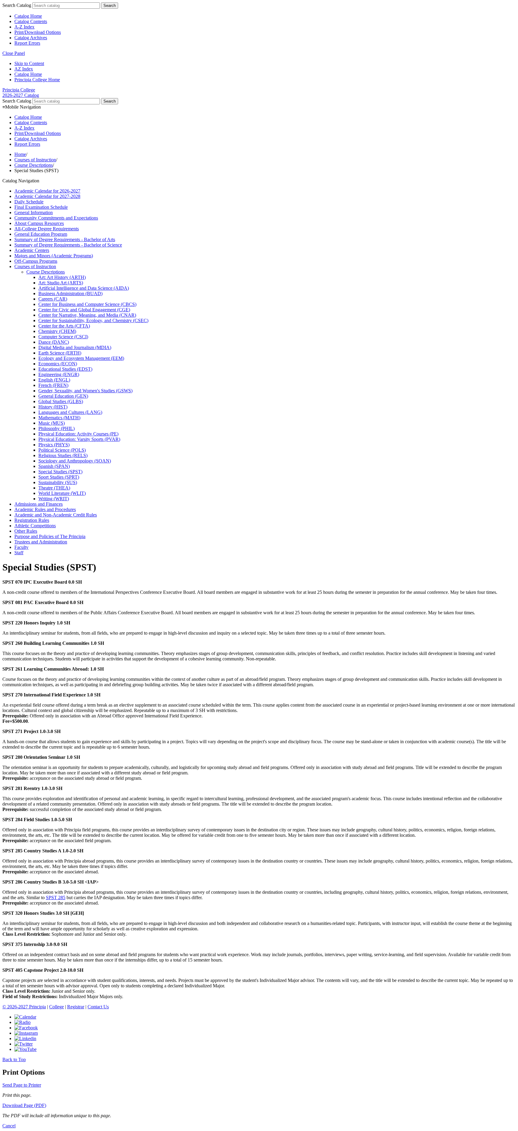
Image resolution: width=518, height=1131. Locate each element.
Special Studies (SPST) (60, 471)
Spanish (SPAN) (54, 466)
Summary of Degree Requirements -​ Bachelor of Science (68, 244)
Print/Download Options (37, 32)
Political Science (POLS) (62, 450)
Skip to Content (29, 63)
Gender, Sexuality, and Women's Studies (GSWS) (85, 390)
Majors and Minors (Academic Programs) (53, 255)
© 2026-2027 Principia (24, 1006)
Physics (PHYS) (54, 444)
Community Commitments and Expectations (56, 217)
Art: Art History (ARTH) (62, 277)
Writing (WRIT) (53, 498)
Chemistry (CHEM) (57, 331)
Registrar (75, 1006)
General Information (33, 212)
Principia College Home (37, 79)
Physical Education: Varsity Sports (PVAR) (79, 439)
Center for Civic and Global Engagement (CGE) (84, 309)
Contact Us (98, 1006)
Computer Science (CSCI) (63, 336)
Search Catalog (16, 5)
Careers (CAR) (52, 298)
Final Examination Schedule (41, 207)
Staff (18, 552)
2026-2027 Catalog (20, 95)
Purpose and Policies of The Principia (49, 536)
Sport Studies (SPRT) (58, 477)
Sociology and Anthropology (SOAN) (74, 460)
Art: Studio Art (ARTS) (60, 282)
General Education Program (40, 234)
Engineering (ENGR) (58, 374)
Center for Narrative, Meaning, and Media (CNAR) (87, 315)
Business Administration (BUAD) (70, 293)
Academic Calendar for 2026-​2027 (47, 190)
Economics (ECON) (57, 363)
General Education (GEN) (63, 396)
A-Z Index (24, 26)
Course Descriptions (33, 165)
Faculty (21, 547)
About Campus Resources (39, 223)
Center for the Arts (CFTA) (64, 325)
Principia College (18, 89)
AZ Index (23, 68)
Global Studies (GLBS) (60, 401)
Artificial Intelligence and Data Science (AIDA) (83, 288)
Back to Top (14, 1059)
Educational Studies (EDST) (65, 369)
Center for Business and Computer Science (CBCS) (87, 304)
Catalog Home (28, 16)
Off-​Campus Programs (35, 261)
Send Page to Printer (21, 1085)
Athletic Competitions (35, 525)
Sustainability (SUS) (57, 482)
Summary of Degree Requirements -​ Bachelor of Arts (64, 239)
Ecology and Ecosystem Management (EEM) (81, 358)
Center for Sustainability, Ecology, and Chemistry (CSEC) (93, 320)
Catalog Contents (30, 21)
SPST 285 (55, 897)
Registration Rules (31, 520)
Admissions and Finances (38, 504)
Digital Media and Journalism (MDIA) (74, 347)
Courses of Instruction (35, 159)
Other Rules (25, 531)
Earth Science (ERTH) (59, 352)
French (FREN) (53, 385)
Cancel (9, 1125)
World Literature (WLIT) (62, 493)
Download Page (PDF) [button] (24, 1105)
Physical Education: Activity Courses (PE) (78, 433)
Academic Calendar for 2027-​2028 (47, 196)
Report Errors (27, 43)
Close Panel (13, 53)
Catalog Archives (30, 37)
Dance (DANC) (53, 342)
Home (20, 154)
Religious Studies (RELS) (63, 455)
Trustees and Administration (40, 541)
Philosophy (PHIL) (56, 428)
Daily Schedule (28, 201)
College (56, 1006)
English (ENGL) (54, 379)
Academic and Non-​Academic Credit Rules (55, 514)
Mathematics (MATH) (59, 417)
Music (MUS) (51, 423)
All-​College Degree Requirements (46, 228)
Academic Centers (31, 250)
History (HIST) (52, 406)
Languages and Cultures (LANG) (70, 412)
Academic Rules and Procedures (45, 509)
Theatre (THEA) (54, 487)
